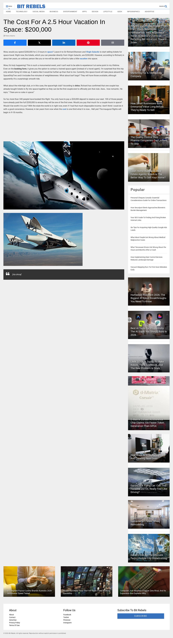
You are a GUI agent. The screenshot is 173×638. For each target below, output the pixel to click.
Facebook (67, 615)
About (11, 615)
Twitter (66, 617)
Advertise (12, 620)
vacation (83, 58)
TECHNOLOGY (21, 12)
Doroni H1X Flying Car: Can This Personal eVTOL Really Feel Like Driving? (149, 489)
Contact (12, 617)
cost (64, 109)
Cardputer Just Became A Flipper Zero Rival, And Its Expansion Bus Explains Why (143, 592)
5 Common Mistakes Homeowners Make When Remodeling (145, 521)
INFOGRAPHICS (133, 12)
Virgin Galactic (92, 52)
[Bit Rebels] (30, 7)
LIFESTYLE (107, 12)
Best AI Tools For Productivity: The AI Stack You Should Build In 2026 (149, 331)
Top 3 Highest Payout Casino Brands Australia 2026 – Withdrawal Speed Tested (28, 592)
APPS (84, 12)
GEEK (119, 12)
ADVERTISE (149, 12)
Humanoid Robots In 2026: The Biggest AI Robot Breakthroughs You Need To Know (148, 298)
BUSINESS (54, 12)
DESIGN (95, 12)
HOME (8, 12)
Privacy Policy (14, 623)
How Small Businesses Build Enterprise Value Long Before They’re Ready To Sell (147, 106)
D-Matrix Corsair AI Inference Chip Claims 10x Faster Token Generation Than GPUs (147, 422)
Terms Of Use (14, 625)
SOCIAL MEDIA (39, 12)
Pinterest (66, 620)
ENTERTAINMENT (70, 12)
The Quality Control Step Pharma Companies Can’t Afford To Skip (149, 140)
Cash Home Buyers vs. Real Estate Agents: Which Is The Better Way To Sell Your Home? (148, 174)
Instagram (67, 623)
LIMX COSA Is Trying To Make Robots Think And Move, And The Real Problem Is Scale (147, 365)
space (50, 52)
